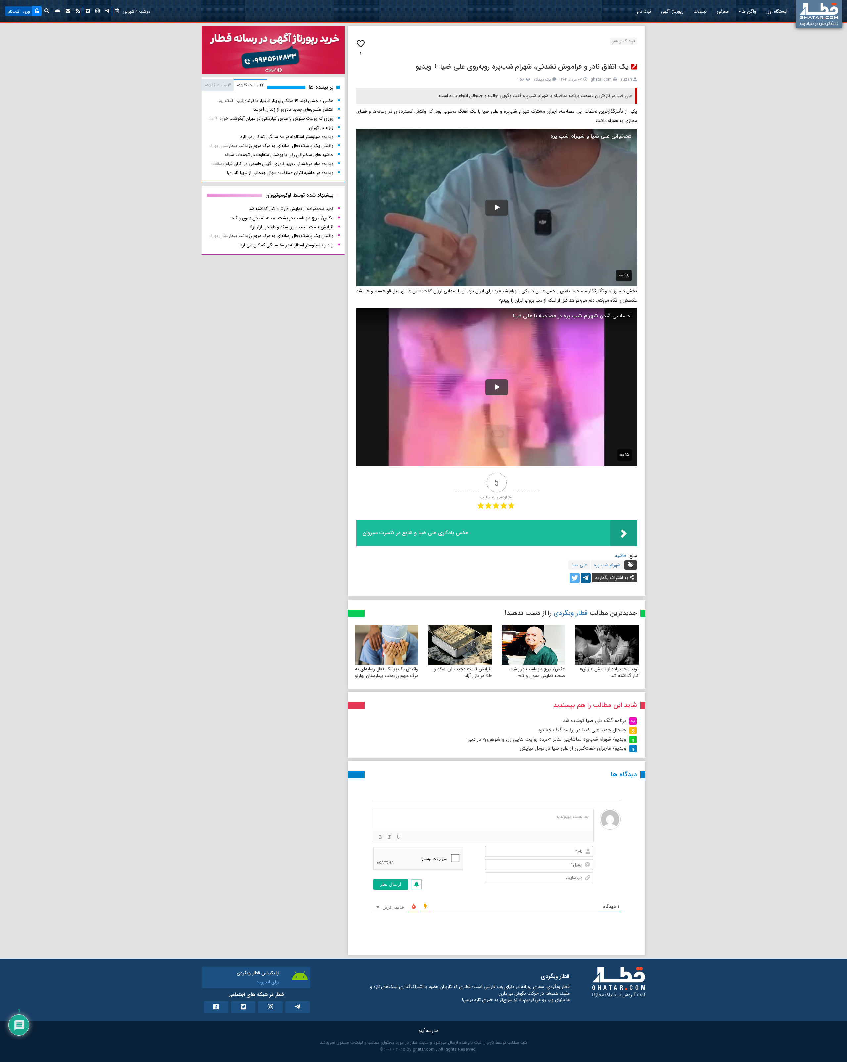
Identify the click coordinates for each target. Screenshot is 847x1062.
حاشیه (621, 555)
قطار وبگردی (571, 613)
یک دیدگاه (542, 79)
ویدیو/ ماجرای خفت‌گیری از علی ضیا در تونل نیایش (573, 748)
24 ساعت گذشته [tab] (250, 85)
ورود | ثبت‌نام (19, 11)
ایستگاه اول (776, 11)
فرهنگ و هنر (623, 41)
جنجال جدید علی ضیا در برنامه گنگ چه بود (582, 730)
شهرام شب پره (607, 565)
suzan (626, 79)
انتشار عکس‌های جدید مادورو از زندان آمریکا (293, 109)
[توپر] (380, 837)
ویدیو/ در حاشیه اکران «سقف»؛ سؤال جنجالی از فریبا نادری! (280, 172)
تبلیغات (700, 11)
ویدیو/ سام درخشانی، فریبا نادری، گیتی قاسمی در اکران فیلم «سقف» (272, 163)
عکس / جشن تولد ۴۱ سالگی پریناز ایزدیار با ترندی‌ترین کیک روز (275, 100)
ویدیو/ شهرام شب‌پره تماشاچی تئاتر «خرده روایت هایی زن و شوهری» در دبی (547, 739)
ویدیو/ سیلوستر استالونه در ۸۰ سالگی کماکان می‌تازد (286, 136)
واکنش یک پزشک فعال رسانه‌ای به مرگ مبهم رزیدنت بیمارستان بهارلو (386, 672)
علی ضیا (579, 565)
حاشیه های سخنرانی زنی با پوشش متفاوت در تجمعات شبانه (279, 154)
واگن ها (749, 11)
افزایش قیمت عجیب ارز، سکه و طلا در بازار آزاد (463, 672)
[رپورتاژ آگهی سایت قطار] (273, 51)
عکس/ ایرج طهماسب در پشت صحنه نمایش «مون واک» (537, 672)
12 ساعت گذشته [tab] (218, 85)
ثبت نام (644, 11)
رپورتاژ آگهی (672, 11)
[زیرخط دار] (398, 837)
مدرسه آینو (428, 1030)
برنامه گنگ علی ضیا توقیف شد (594, 721)
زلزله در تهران (321, 127)
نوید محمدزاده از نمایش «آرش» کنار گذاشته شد (609, 672)
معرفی (723, 11)
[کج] (389, 837)
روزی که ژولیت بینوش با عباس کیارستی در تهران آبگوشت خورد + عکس (268, 118)
